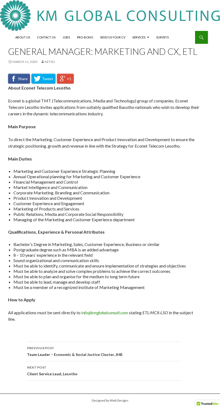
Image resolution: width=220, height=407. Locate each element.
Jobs (66, 37)
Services (138, 37)
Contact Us (46, 37)
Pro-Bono (85, 37)
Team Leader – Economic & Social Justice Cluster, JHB (74, 351)
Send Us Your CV (112, 37)
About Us (22, 37)
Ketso (50, 62)
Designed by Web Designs (110, 400)
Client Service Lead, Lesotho (52, 370)
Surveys (162, 37)
